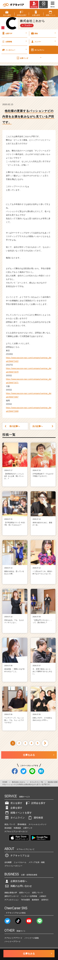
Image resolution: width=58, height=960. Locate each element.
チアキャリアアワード (13, 938)
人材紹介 (42, 896)
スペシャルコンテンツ (37, 824)
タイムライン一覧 (36, 782)
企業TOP (16, 33)
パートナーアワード (12, 942)
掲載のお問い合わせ (21, 886)
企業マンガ (30, 58)
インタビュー (16, 49)
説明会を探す (38, 803)
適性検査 (38, 817)
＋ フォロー (27, 25)
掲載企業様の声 (10, 893)
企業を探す (16, 808)
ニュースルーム (20, 862)
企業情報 (16, 41)
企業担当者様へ (18, 881)
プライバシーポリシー (13, 866)
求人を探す (16, 803)
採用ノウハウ (37, 893)
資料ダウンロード (11, 896)
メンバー (45, 41)
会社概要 (8, 862)
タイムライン (39, 50)
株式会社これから (18, 782)
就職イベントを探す (21, 812)
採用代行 (44, 900)
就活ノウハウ (9, 824)
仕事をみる (29, 755)
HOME (4, 782)
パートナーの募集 (32, 938)
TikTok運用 (25, 900)
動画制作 (35, 900)
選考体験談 (21, 824)
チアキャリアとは (19, 855)
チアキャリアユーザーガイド (16, 831)
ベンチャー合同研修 (29, 896)
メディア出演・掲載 (37, 862)
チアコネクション (11, 900)
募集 (45, 33)
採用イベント (24, 893)
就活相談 (8, 828)
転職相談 (17, 828)
